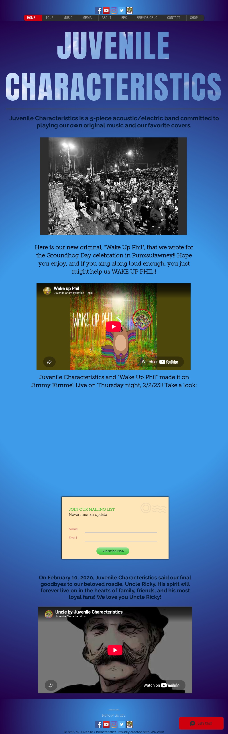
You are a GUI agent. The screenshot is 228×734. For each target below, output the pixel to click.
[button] (113, 186)
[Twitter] (121, 10)
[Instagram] (114, 10)
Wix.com (157, 732)
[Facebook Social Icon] (98, 10)
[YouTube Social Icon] (106, 10)
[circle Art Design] (129, 10)
